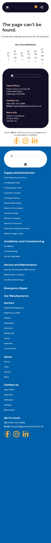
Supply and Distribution (19, 173)
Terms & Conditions (15, 116)
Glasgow (8, 405)
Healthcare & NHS (12, 313)
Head (6, 389)
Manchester (9, 410)
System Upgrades (12, 256)
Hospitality (9, 323)
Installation (9, 246)
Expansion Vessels (12, 193)
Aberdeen (8, 394)
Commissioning (10, 251)
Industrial (8, 343)
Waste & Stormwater (13, 208)
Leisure (7, 338)
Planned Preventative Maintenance (19, 269)
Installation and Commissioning (24, 241)
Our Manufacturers (16, 296)
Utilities (7, 318)
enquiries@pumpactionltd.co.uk (27, 106)
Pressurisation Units (13, 187)
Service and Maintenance (20, 265)
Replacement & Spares (14, 274)
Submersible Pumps (13, 203)
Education (8, 328)
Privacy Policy (12, 118)
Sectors (9, 303)
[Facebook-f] (16, 140)
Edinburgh (8, 399)
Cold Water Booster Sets (15, 177)
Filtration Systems (12, 218)
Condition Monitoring (13, 279)
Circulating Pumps (12, 182)
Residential (9, 333)
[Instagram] (25, 140)
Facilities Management (14, 307)
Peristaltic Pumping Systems (16, 228)
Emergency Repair (16, 288)
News (6, 377)
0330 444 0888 (17, 103)
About (8, 357)
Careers (7, 372)
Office (12, 389)
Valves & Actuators (13, 223)
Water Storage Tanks (13, 233)
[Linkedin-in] (34, 140)
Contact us (11, 121)
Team (6, 366)
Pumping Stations (12, 198)
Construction (10, 348)
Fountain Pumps (11, 213)
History (7, 361)
